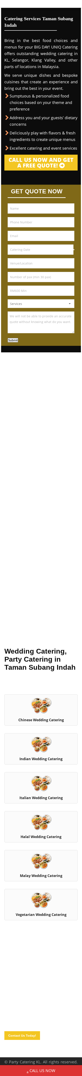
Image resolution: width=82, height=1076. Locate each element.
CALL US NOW (42, 1070)
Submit (13, 340)
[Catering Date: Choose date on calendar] (73, 249)
